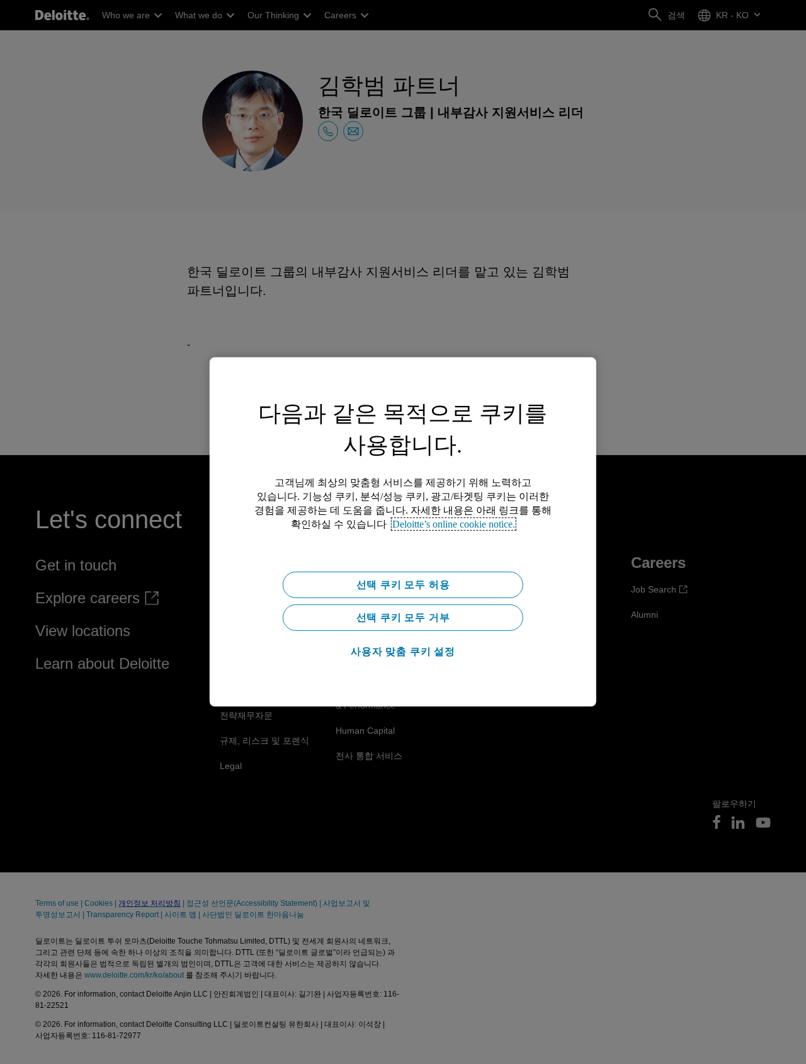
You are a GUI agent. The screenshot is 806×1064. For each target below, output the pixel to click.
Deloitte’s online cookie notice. (453, 524)
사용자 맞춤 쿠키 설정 (403, 651)
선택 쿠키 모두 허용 (403, 584)
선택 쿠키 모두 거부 (403, 617)
